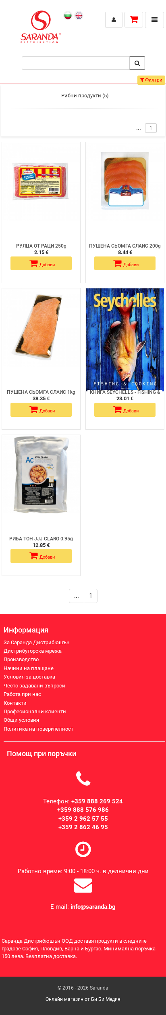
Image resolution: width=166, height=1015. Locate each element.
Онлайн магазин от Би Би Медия (83, 999)
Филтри (153, 80)
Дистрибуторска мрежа (33, 651)
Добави (47, 264)
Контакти (15, 703)
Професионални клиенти (35, 711)
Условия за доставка (29, 677)
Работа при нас (22, 694)
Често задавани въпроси (34, 686)
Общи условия (21, 720)
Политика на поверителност (38, 729)
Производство (21, 659)
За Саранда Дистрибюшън (37, 642)
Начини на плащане (29, 668)
